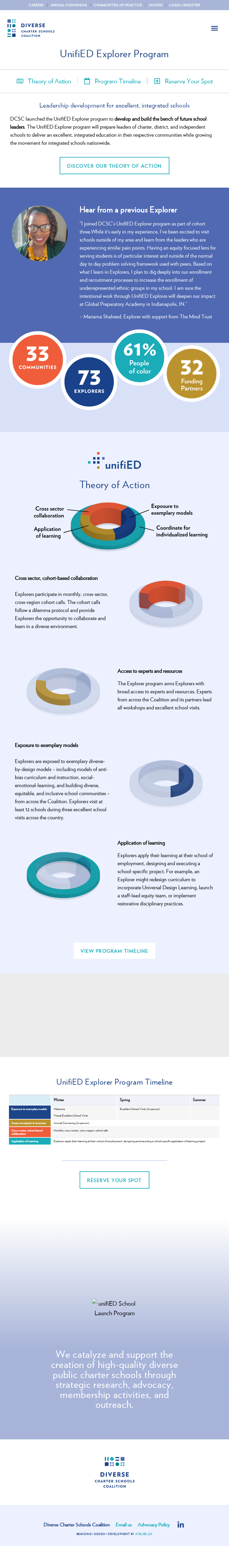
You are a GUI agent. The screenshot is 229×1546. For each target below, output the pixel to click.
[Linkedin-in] (181, 1525)
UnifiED (156, 5)
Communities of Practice (118, 5)
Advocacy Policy (154, 1524)
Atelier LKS (144, 1534)
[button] (214, 28)
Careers (36, 5)
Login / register (184, 5)
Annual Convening (69, 5)
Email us (124, 1524)
